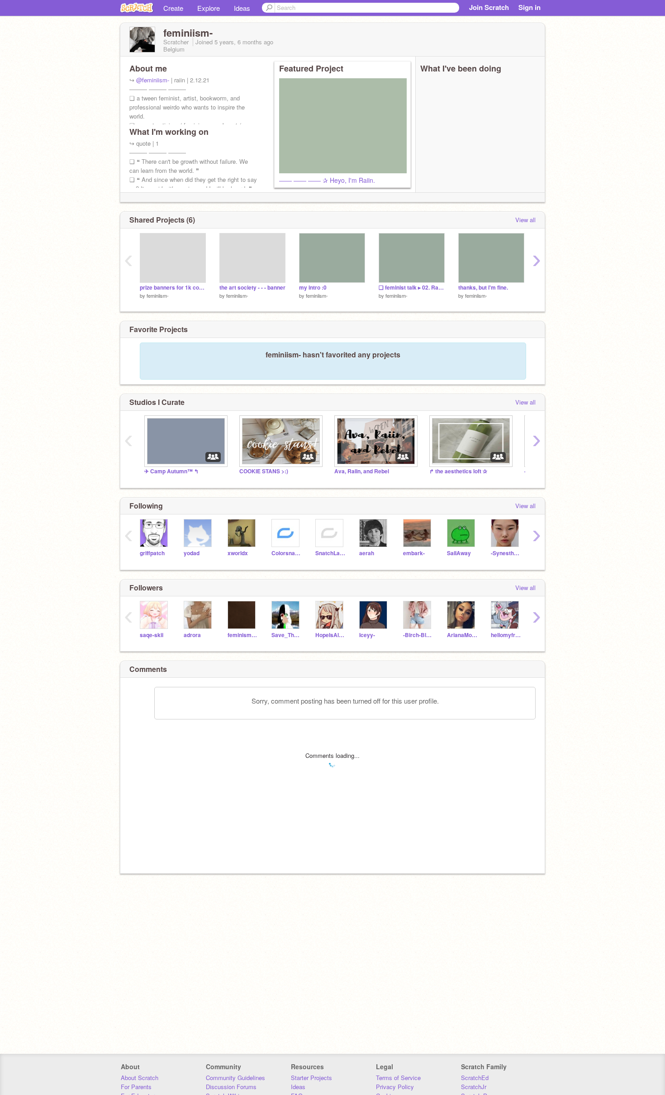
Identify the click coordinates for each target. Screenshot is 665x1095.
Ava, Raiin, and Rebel (361, 471)
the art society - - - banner (252, 287)
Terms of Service (398, 1077)
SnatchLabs (330, 553)
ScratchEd (475, 1077)
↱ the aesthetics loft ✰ (458, 471)
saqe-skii (151, 635)
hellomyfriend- (506, 635)
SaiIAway (459, 553)
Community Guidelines (235, 1077)
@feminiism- (152, 80)
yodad (192, 553)
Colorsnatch (286, 553)
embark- (414, 553)
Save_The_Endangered (286, 635)
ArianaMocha (462, 635)
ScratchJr (473, 1086)
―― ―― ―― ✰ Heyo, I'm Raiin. (327, 180)
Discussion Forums (231, 1086)
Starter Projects (311, 1077)
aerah (366, 553)
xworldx (238, 553)
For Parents (136, 1086)
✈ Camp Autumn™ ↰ (171, 471)
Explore (208, 8)
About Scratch (139, 1077)
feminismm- (243, 635)
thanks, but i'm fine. (483, 287)
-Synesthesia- (506, 553)
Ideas (242, 8)
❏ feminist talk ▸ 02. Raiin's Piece (412, 287)
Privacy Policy (395, 1086)
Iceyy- (367, 635)
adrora (192, 635)
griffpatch (152, 553)
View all (525, 219)
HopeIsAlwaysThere (330, 635)
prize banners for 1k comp (173, 287)
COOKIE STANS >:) (263, 471)
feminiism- (158, 295)
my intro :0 (313, 287)
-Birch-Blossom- (418, 635)
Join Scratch (489, 7)
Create (173, 8)
